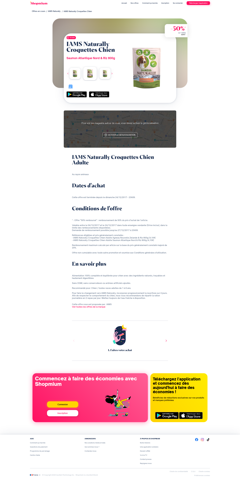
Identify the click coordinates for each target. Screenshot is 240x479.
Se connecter (178, 3)
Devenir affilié (145, 451)
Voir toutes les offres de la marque (88, 307)
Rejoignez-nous (146, 463)
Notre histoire (145, 443)
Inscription (165, 3)
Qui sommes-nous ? (92, 447)
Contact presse (146, 459)
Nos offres (134, 3)
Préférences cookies (202, 475)
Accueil (124, 3)
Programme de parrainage (40, 451)
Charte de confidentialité (179, 471)
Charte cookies (204, 471)
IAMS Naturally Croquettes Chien (78, 11)
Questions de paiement (38, 447)
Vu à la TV (143, 455)
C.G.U (193, 471)
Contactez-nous (90, 451)
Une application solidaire (149, 447)
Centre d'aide (35, 455)
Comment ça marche (150, 3)
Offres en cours (38, 11)
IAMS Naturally (54, 11)
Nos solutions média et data (95, 443)
